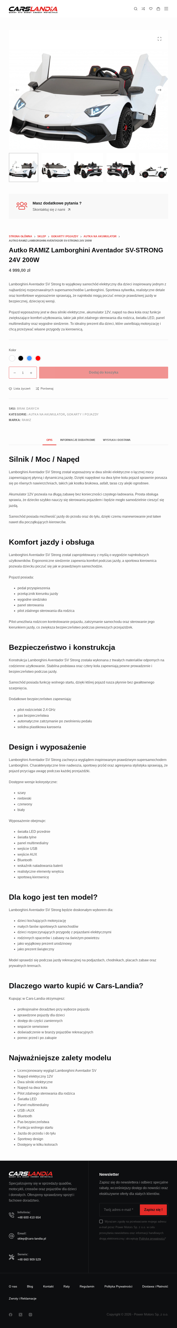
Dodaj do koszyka (103, 372)
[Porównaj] (143, 8)
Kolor (12, 350)
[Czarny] (20, 358)
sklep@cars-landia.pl (31, 1238)
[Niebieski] (29, 358)
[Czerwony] (38, 358)
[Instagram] (30, 1314)
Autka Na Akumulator (46, 414)
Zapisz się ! (153, 1210)
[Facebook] (10, 1314)
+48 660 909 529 (29, 1259)
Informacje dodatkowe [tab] (77, 440)
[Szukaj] (135, 8)
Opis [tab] (49, 440)
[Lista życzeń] (150, 8)
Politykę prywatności (152, 1238)
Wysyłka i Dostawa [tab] (117, 440)
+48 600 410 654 (29, 1217)
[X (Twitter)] (20, 1314)
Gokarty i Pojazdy (83, 414)
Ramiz (26, 420)
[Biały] (12, 358)
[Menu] (166, 9)
